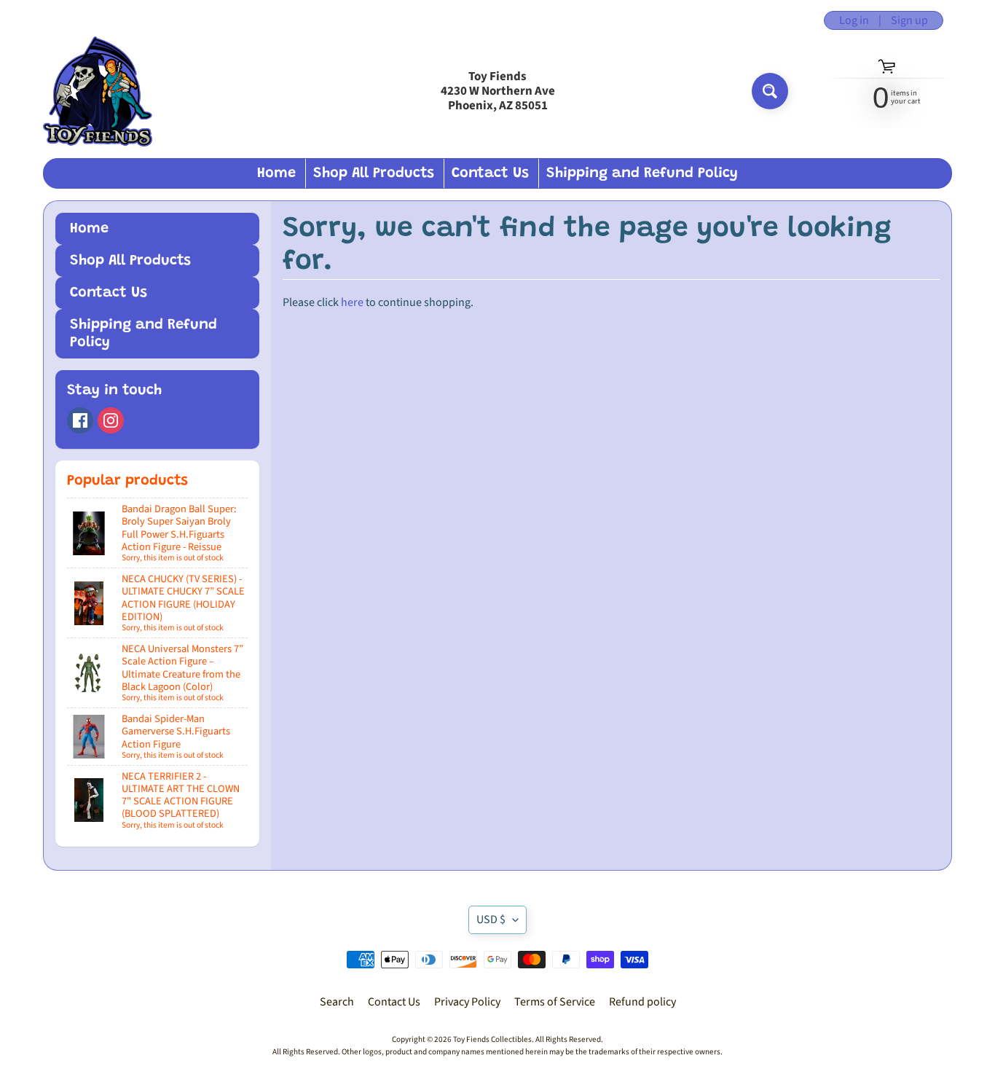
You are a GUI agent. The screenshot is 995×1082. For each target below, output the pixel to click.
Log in (854, 20)
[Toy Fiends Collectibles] (97, 91)
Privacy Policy (467, 1002)
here (352, 302)
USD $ (491, 920)
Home (276, 173)
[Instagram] (111, 420)
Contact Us (490, 173)
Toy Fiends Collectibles (492, 1039)
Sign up (909, 20)
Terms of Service (554, 1002)
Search (337, 1002)
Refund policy (642, 1002)
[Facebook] (80, 420)
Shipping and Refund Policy (642, 173)
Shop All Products (373, 173)
